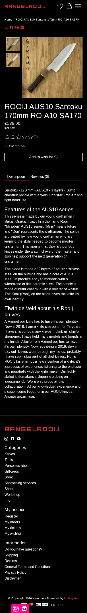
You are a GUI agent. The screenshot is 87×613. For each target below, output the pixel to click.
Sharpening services (20, 483)
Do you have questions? (23, 549)
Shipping (11, 555)
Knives (9, 454)
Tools (8, 460)
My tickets (12, 528)
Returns (10, 561)
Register (11, 516)
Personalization (16, 466)
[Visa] (45, 605)
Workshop (12, 495)
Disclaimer (12, 578)
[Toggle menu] (78, 6)
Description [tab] (16, 177)
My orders (12, 522)
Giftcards (11, 471)
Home (8, 19)
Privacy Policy (15, 572)
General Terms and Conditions (28, 567)
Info (7, 500)
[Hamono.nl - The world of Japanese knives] (25, 6)
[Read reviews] (18, 137)
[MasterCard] (31, 605)
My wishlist (12, 534)
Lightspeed (71, 598)
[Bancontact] (38, 605)
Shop (8, 489)
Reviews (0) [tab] (39, 177)
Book (8, 477)
